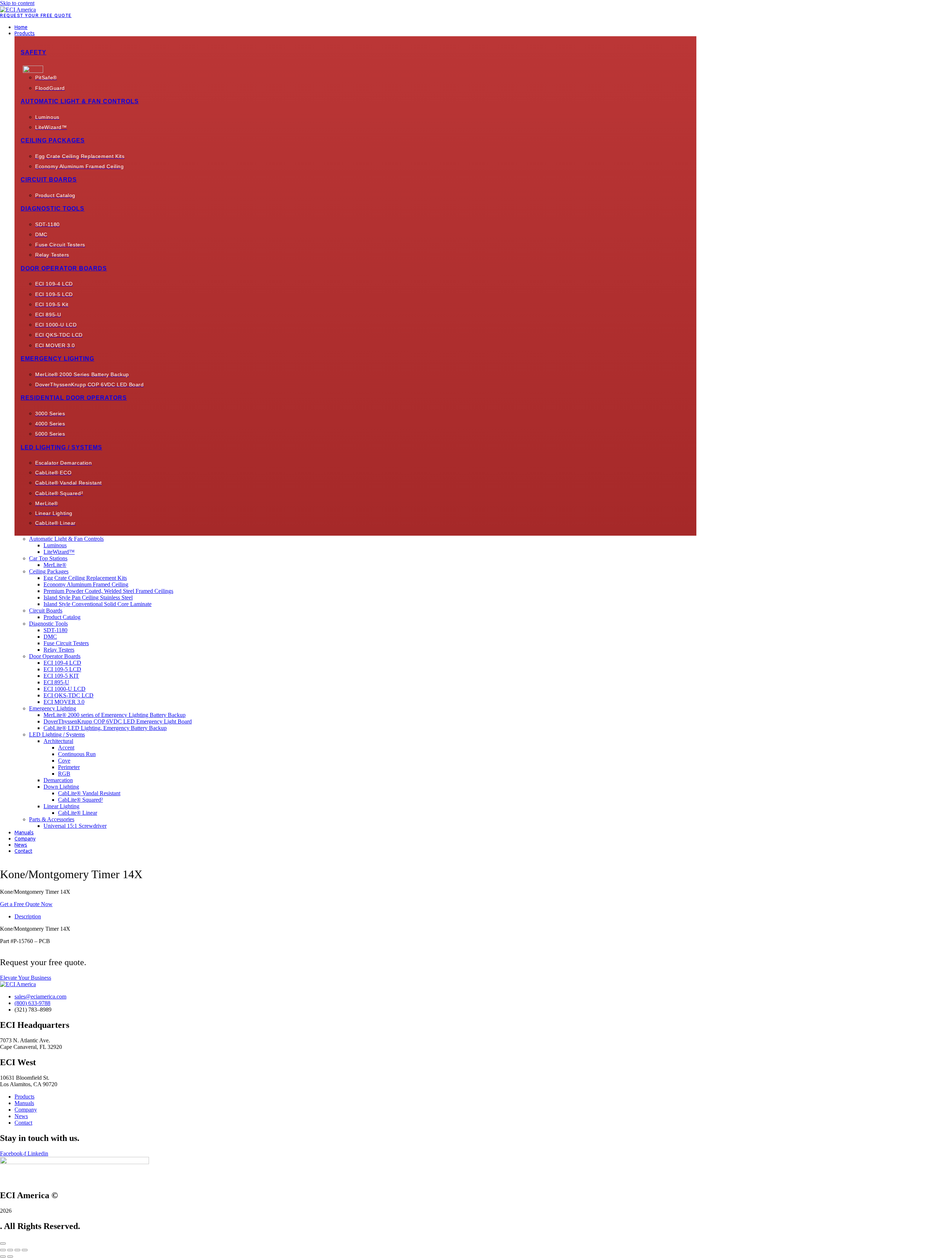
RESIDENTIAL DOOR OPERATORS (74, 398)
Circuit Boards (49, 180)
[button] (355, 33)
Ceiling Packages (53, 140)
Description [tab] (27, 916)
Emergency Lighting (57, 359)
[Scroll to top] (3, 1243)
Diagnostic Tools (52, 208)
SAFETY (33, 52)
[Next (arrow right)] (10, 1256)
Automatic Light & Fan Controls (80, 101)
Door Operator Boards (64, 268)
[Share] (17, 1250)
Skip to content (17, 3)
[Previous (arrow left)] (3, 1256)
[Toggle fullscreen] (10, 1250)
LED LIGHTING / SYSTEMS (61, 447)
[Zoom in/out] (3, 1250)
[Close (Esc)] (25, 1250)
